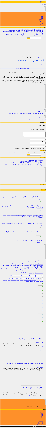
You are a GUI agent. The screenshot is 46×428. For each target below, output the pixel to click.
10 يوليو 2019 (40, 217)
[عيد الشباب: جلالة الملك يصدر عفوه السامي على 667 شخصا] (40, 288)
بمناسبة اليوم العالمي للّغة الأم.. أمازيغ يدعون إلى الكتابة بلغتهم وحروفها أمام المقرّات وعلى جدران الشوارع (24, 363)
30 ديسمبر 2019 (40, 342)
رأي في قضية (40, 23)
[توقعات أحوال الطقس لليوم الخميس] (40, 295)
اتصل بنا (41, 2)
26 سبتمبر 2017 (42, 63)
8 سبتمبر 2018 (40, 234)
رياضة (42, 17)
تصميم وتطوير (43, 426)
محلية (42, 13)
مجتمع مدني (40, 20)
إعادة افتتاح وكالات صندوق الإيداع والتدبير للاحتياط (33, 388)
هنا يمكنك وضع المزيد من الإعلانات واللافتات (23, 68)
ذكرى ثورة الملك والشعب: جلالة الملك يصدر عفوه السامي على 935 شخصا (28, 267)
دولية (42, 16)
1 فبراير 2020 (40, 208)
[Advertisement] (23, 47)
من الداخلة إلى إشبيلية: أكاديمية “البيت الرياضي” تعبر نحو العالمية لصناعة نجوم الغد (27, 162)
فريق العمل (41, 1)
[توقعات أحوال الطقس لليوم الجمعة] (40, 285)
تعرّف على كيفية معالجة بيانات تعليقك (10, 152)
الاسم (44, 138)
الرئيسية (41, 12)
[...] (42, 346)
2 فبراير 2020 (40, 242)
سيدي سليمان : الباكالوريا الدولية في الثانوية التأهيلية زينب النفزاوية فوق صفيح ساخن (23, 196)
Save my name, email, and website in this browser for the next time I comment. (29, 148)
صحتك (42, 18)
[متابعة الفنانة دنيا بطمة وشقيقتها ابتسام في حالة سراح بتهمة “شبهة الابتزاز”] (31, 336)
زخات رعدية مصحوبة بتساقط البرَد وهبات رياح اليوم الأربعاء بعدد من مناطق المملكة (26, 272)
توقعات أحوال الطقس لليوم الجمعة (36, 160)
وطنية (42, 14)
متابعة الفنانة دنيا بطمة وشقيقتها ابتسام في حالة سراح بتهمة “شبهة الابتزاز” (30, 339)
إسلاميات (41, 21)
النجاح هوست (34, 426)
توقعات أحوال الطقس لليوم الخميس (36, 163)
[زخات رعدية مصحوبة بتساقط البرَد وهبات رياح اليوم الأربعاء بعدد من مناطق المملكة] (40, 313)
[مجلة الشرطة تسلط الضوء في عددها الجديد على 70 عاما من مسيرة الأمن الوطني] (40, 323)
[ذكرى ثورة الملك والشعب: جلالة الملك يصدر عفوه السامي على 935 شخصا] (40, 302)
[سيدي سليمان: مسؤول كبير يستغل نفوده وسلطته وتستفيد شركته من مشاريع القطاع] (38, 229)
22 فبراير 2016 (40, 367)
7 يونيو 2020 (41, 391)
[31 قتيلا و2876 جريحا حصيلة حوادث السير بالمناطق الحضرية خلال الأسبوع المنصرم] (40, 309)
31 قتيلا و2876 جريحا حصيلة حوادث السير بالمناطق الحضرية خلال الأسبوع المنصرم (27, 270)
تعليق (44, 131)
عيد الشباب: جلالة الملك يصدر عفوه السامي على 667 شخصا (31, 161)
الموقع (44, 145)
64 (36, 199)
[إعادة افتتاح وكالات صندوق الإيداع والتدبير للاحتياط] (31, 385)
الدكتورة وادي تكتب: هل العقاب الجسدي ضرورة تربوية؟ (30, 240)
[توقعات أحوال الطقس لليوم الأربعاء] (40, 316)
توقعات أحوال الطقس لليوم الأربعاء (36, 273)
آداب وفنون (41, 19)
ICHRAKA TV (40, 25)
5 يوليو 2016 (40, 225)
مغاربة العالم (40, 22)
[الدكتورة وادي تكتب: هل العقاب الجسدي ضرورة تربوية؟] (38, 238)
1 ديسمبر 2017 (40, 199)
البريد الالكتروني (42, 141)
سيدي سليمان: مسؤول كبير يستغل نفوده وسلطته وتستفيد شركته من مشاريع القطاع (23, 231)
